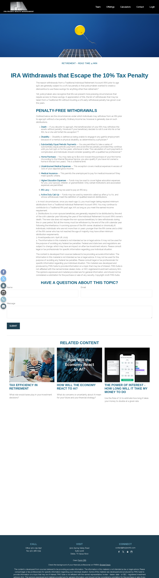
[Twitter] (3, 279)
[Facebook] (3, 272)
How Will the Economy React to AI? (76, 386)
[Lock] (3, 285)
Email (83, 287)
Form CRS (82, 560)
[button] (98, 7)
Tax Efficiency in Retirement (23, 386)
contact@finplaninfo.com (125, 548)
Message (11, 303)
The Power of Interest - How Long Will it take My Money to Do (126, 388)
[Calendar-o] (3, 292)
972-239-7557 (36, 548)
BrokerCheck (105, 565)
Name (9, 287)
